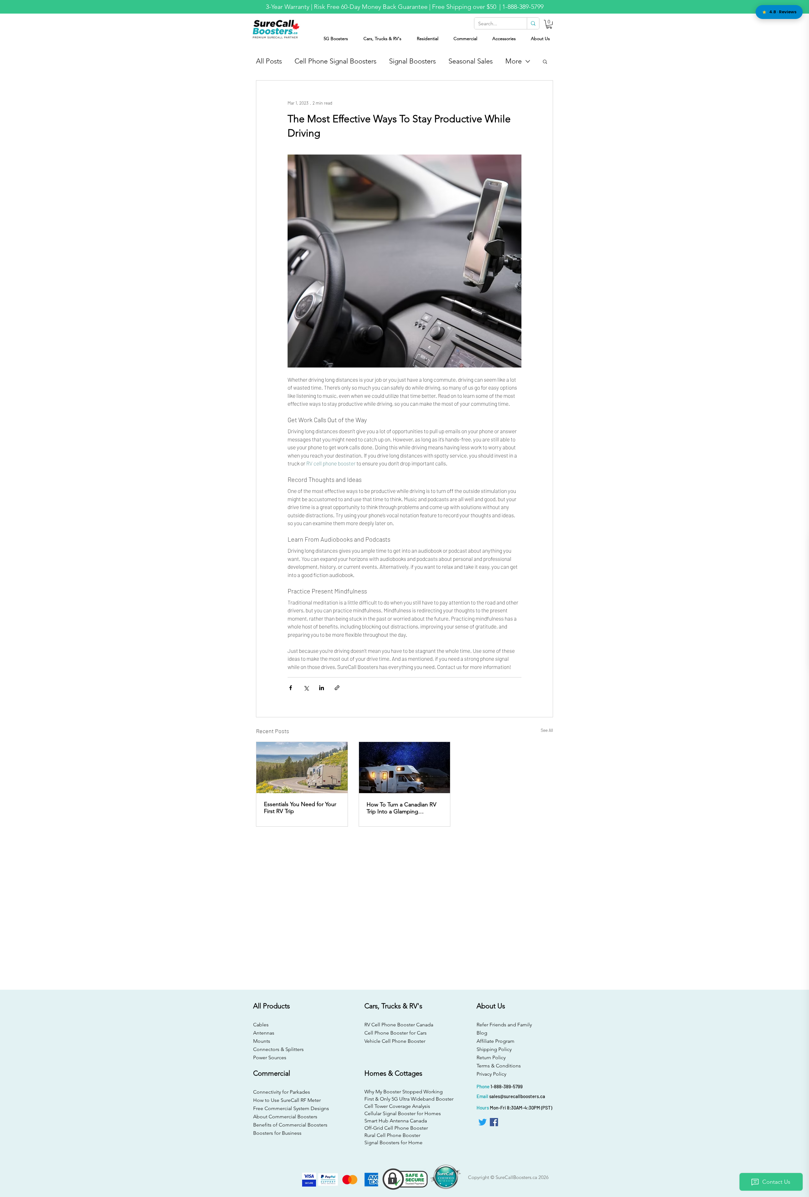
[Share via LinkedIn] (322, 688)
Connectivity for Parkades (281, 1092)
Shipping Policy (494, 1049)
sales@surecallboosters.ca (517, 1096)
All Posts (269, 61)
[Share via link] (337, 688)
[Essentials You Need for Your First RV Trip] (302, 767)
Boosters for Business (277, 1133)
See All (547, 730)
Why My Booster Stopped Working (403, 1092)
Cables (261, 1025)
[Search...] (533, 23)
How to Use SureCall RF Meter (287, 1100)
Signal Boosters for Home (393, 1142)
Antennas (263, 1033)
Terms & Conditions (499, 1066)
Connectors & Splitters (278, 1049)
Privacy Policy (491, 1074)
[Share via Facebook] (291, 688)
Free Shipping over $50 (465, 6)
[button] (549, 24)
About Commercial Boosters (285, 1117)
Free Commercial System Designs (291, 1108)
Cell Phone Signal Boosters (335, 61)
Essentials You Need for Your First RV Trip (300, 808)
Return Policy (491, 1057)
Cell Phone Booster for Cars (395, 1033)
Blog (482, 1033)
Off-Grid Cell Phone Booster (396, 1128)
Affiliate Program (495, 1041)
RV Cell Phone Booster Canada (397, 1025)
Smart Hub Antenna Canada (395, 1121)
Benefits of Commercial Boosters (290, 1125)
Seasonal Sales (470, 61)
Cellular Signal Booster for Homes (402, 1113)
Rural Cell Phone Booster (392, 1135)
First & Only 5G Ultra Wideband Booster (403, 1099)
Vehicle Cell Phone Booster (394, 1041)
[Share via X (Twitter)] (306, 688)
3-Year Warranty (287, 6)
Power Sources (269, 1057)
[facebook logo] (494, 1122)
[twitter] (482, 1122)
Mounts (261, 1041)
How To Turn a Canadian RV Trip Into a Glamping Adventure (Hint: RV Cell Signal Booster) (401, 808)
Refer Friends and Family (504, 1025)
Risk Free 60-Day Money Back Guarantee (371, 6)
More (513, 61)
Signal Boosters (412, 61)
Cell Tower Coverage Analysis (397, 1106)
